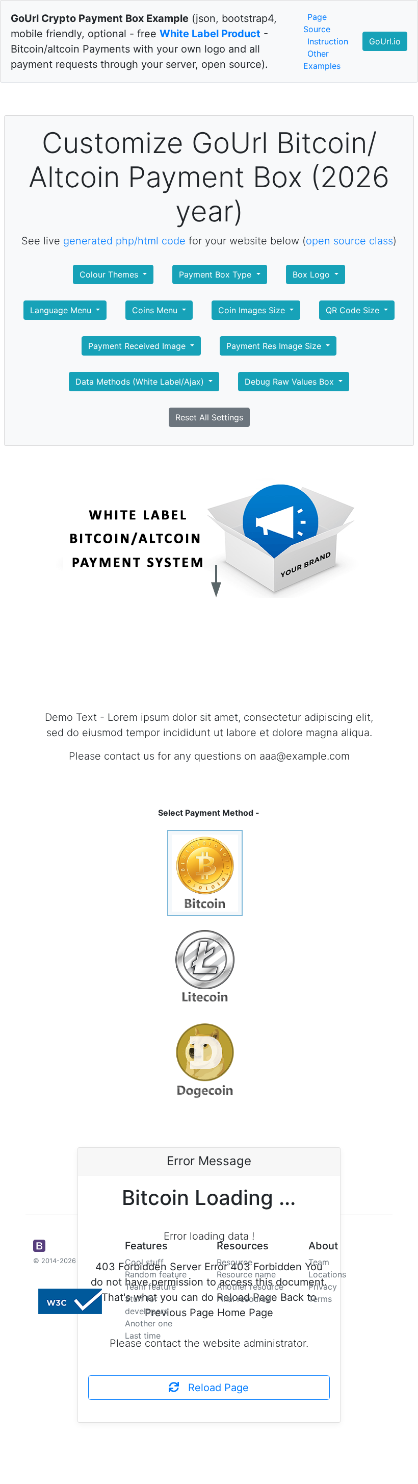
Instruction (327, 41)
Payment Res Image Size (275, 346)
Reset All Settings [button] (209, 417)
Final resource (244, 1299)
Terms (320, 1299)
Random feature (156, 1274)
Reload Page (214, 1387)
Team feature (150, 1286)
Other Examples (322, 59)
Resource (234, 1262)
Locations (327, 1274)
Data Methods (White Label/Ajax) (140, 381)
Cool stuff (144, 1262)
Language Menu (62, 310)
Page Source (316, 23)
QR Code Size (354, 310)
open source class (349, 241)
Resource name (246, 1274)
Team (318, 1262)
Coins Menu (156, 310)
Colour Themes (110, 274)
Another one (148, 1323)
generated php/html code (124, 241)
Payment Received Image (138, 346)
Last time (143, 1335)
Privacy (322, 1286)
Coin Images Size (253, 310)
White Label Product (210, 34)
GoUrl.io (385, 41)
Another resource (250, 1286)
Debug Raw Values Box (290, 381)
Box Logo (312, 274)
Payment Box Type (216, 274)
